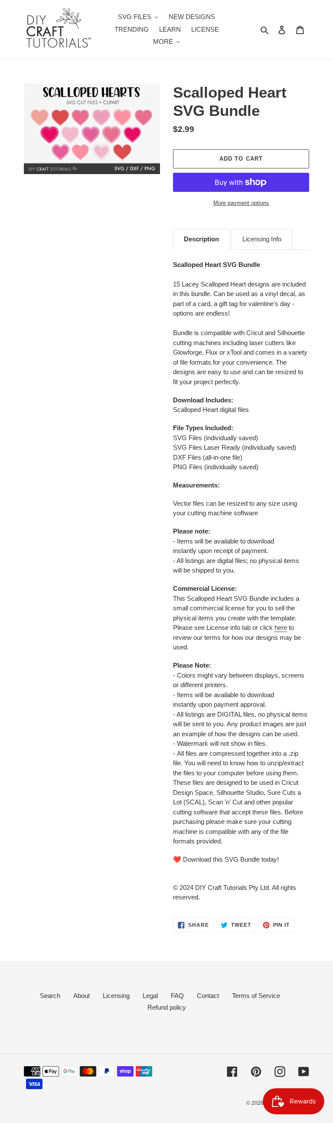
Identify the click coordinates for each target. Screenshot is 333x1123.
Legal (150, 995)
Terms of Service (256, 995)
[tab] (201, 239)
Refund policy (166, 1007)
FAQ (177, 995)
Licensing (116, 995)
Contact (208, 995)
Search (50, 995)
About (81, 995)
